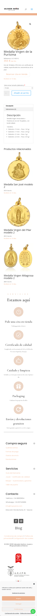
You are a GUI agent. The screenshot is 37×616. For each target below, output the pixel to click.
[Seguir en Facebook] (16, 521)
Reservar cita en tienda (16, 74)
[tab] (18, 106)
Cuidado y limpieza (18, 370)
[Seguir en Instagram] (21, 521)
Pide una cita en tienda (18, 321)
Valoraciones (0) (11, 109)
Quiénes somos (12, 448)
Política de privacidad (26, 613)
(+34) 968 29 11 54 (19, 1)
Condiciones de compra (13, 536)
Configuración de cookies (12, 613)
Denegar (19, 604)
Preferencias (18, 609)
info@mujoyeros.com (14, 506)
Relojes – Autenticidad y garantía (18, 481)
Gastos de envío (12, 455)
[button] (34, 584)
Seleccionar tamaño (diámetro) (14, 85)
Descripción (9, 106)
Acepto (18, 598)
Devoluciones (11, 459)
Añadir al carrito (21, 93)
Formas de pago (12, 452)
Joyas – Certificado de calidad (18, 477)
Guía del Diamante (13, 473)
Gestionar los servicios (18, 593)
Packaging (18, 396)
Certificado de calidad (18, 345)
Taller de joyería (12, 485)
